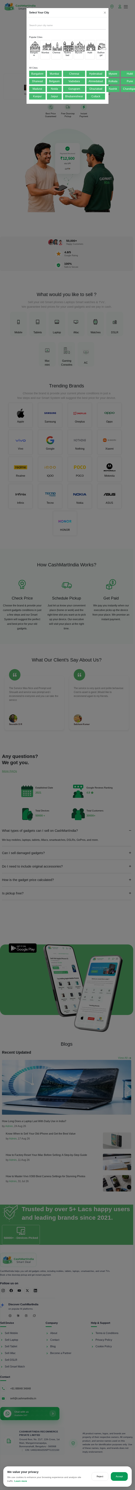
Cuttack (95, 96)
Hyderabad (95, 73)
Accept (119, 1476)
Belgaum (54, 81)
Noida (54, 88)
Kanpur (37, 96)
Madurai (37, 88)
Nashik (113, 88)
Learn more (20, 1481)
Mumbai (54, 73)
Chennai (74, 73)
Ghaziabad (95, 88)
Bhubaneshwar (74, 96)
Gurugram (74, 88)
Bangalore (37, 73)
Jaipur (54, 96)
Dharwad (37, 81)
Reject (100, 1476)
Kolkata (112, 81)
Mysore (113, 73)
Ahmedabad (96, 81)
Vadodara (74, 81)
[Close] (105, 12)
